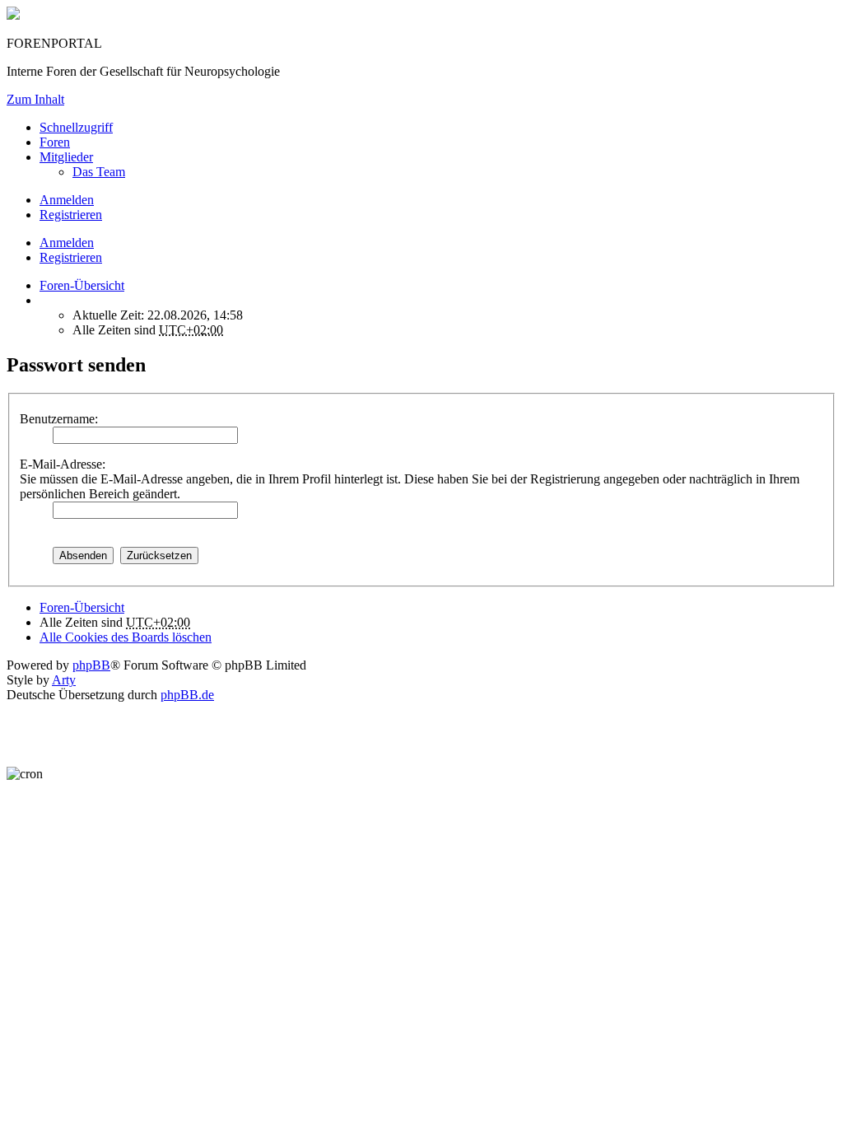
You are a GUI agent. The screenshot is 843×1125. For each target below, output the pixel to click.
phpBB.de (187, 695)
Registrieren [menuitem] (71, 215)
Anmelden (67, 243)
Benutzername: (59, 419)
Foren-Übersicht (82, 607)
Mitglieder (66, 157)
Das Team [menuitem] (98, 172)
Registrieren (71, 257)
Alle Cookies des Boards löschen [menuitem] (126, 637)
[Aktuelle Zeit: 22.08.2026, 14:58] (44, 300)
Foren (55, 142)
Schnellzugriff (76, 127)
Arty (64, 680)
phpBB (91, 665)
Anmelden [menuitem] (67, 200)
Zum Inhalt (35, 99)
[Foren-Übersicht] (13, 15)
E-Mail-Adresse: (62, 464)
